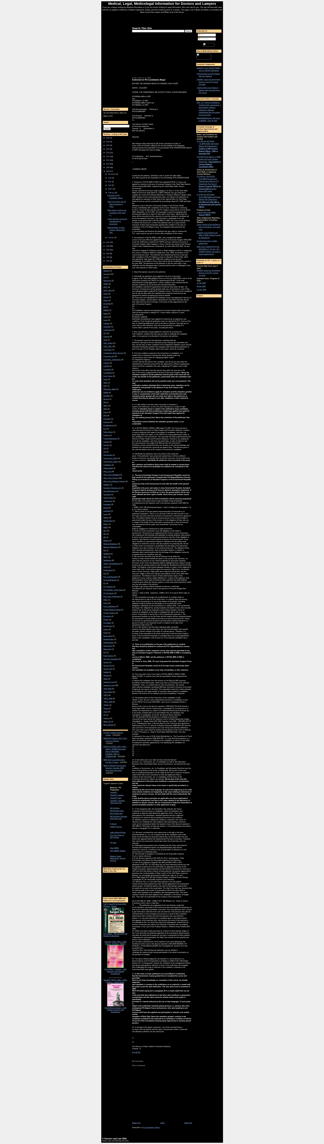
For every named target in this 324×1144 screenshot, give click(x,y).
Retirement (107, 649)
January (111, 237)
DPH (105, 416)
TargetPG (113, 792)
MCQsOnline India (117, 811)
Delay (105, 383)
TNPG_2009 (107, 702)
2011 (108, 160)
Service (106, 662)
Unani (105, 712)
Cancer (106, 317)
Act (104, 277)
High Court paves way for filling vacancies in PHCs (116, 204)
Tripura (105, 708)
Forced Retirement (110, 439)
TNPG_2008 (107, 699)
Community (107, 350)
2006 (108, 246)
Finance (106, 435)
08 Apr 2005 (201, 286)
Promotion (107, 616)
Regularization (108, 643)
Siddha (105, 672)
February (111, 193)
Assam (106, 297)
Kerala (105, 508)
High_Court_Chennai (110, 478)
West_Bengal (108, 725)
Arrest (105, 294)
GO (104, 448)
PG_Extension (108, 593)
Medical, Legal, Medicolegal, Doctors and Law (118, 858)
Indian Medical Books (118, 832)
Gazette (106, 445)
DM (104, 402)
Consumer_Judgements (112, 360)
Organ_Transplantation (111, 564)
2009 (108, 167)
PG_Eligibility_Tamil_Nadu (113, 590)
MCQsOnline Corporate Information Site (118, 818)
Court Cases (108, 376)
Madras (106, 518)
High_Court (107, 471)
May (110, 182)
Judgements (107, 501)
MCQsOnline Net (116, 814)
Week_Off (107, 722)
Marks (105, 524)
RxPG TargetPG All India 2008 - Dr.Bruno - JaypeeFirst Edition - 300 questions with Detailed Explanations (115, 920)
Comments (204, 39)
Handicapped (108, 468)
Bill (104, 307)
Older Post (188, 1123)
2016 (108, 145)
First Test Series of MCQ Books (117, 836)
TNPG (105, 695)
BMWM (106, 310)
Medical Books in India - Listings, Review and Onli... (116, 230)
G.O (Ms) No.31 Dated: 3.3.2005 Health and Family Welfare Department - (209, 162)
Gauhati (106, 442)
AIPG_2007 (107, 290)
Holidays (106, 485)
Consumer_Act (108, 356)
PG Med (113, 843)
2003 (108, 257)
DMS (105, 409)
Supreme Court (108, 682)
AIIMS (105, 284)
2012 (108, 156)
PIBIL (105, 600)
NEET (105, 557)
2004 (108, 254)
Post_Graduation (109, 606)
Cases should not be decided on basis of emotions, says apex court (208, 227)
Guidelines (107, 465)
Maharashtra (108, 521)
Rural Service (108, 656)
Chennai (106, 337)
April (110, 185)
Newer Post (136, 1123)
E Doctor (113, 824)
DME (105, 406)
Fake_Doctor (108, 432)
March (110, 189)
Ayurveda (106, 304)
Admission (107, 281)
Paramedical (108, 570)
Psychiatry (107, 623)
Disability (106, 396)
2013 (108, 153)
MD (104, 537)
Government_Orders (110, 462)
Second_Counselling (110, 659)
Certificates (107, 330)
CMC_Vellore (108, 343)
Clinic (105, 340)
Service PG (107, 666)
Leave (105, 514)
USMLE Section (116, 827)
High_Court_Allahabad (111, 475)
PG (104, 583)
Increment (107, 494)
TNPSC (106, 705)
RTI (104, 652)
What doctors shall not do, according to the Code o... (117, 212)
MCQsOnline (114, 808)
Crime (105, 379)
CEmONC (107, 327)
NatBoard (106, 554)
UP (104, 715)
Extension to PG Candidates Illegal (148, 80)
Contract (106, 363)
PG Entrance (108, 587)
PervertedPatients (110, 580)
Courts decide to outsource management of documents (117, 221)
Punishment (107, 626)
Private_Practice (109, 613)
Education (107, 419)
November (112, 174)
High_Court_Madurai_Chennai (114, 481)
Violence (106, 718)
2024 (108, 138)
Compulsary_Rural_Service (113, 353)
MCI (104, 534)
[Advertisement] (162, 19)
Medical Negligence (110, 544)
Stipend (106, 675)
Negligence (107, 560)
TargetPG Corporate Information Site (117, 802)
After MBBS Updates (118, 851)
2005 (108, 250)
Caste (105, 320)
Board (105, 314)
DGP (105, 386)
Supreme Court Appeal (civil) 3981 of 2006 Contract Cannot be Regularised (209, 235)
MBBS (105, 527)
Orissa (105, 567)
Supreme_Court (109, 685)
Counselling (107, 373)
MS (104, 550)
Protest (106, 620)
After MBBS (114, 848)
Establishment (108, 425)
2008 (108, 171)
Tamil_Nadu (107, 692)
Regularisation (108, 639)
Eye (104, 429)
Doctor (105, 412)
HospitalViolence (109, 491)
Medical (106, 541)
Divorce (106, 399)
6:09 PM (137, 1052)
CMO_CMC (107, 346)
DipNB (105, 392)
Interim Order (108, 498)
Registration (107, 636)
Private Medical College (112, 610)
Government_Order (110, 458)
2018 (108, 142)
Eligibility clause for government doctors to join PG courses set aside (208, 82)
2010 (108, 164)
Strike (105, 679)
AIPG (105, 287)
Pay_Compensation (110, 577)
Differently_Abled (109, 389)
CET (105, 333)
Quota (105, 633)
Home (162, 1123)
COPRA (106, 366)
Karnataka (107, 504)
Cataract (106, 323)
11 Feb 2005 (201, 283)
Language (106, 511)
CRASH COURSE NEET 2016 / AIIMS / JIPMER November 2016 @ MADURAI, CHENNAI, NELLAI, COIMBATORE (115, 751)
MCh (105, 531)
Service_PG (107, 669)
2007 (108, 242)
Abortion (106, 271)
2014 (108, 149)
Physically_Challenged (111, 597)
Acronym (106, 274)
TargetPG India (115, 798)
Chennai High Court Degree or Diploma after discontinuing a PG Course (208, 90)
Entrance (106, 422)
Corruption (107, 369)
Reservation (107, 646)
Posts (202, 35)
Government (107, 455)
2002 (108, 261)
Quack (105, 629)
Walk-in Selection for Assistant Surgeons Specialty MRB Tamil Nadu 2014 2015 (114, 768)
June (110, 178)
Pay (104, 573)
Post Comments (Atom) (151, 1127)
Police (105, 603)
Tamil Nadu (107, 689)
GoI (104, 452)
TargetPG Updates (117, 795)
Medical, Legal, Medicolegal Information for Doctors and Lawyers (162, 4)
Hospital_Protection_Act (112, 488)
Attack (105, 300)
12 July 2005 (201, 290)
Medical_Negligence (110, 547)
